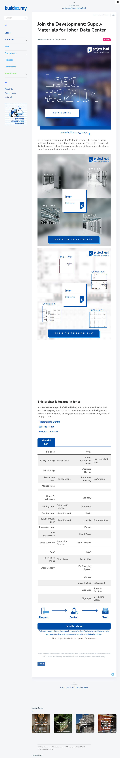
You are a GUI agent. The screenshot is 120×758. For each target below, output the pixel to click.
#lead (107, 40)
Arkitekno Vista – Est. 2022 (74, 8)
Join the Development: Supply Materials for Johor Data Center (72, 27)
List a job (8, 97)
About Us (9, 89)
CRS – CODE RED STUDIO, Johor (74, 687)
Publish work (10, 93)
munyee (62, 39)
